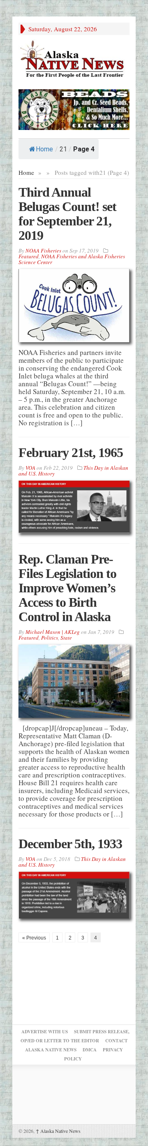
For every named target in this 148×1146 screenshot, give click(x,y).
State (66, 637)
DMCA (90, 1049)
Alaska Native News (58, 1130)
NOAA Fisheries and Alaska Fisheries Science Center (71, 259)
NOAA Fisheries (43, 250)
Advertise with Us (44, 1031)
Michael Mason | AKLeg (52, 632)
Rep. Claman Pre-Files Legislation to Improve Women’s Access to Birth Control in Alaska (67, 588)
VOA (30, 467)
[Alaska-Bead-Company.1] (74, 108)
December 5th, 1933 (70, 843)
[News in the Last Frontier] (74, 60)
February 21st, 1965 (70, 452)
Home (44, 149)
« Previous (34, 938)
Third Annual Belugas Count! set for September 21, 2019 (67, 214)
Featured (28, 256)
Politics (49, 637)
